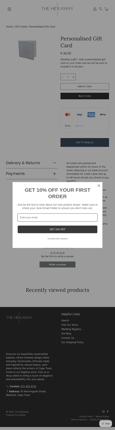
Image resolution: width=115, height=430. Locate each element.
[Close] (98, 185)
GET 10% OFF (57, 229)
